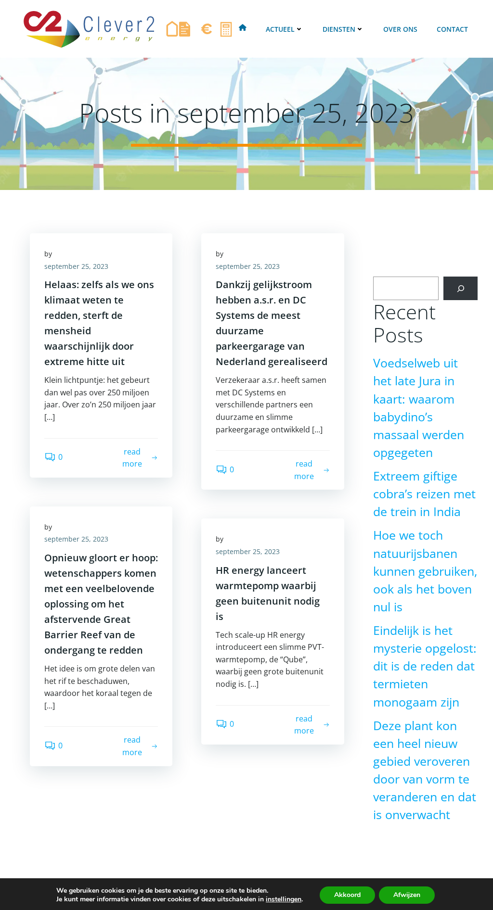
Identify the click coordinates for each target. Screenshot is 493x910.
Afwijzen (406, 894)
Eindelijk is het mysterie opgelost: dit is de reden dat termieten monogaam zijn (425, 666)
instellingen (283, 899)
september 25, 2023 (76, 266)
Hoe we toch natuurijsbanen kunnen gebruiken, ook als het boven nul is (425, 571)
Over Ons (400, 29)
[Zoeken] (460, 288)
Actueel (280, 29)
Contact (452, 29)
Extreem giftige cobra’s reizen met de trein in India (424, 493)
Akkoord (347, 894)
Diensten (339, 29)
